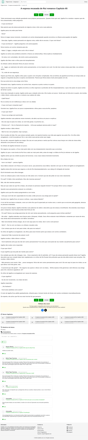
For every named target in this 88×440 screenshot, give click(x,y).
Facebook (70, 427)
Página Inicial (9, 1)
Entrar (85, 1)
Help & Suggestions (42, 432)
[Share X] (45, 310)
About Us (39, 427)
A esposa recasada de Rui (14, 5)
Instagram (70, 432)
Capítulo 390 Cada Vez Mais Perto (27, 347)
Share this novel (45, 303)
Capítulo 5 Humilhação (24, 412)
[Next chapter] (52, 14)
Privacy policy (40, 430)
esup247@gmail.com (46, 433)
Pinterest (70, 430)
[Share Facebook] (42, 310)
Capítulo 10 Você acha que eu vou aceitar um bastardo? (32, 399)
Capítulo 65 (24, 5)
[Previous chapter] (36, 14)
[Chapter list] (41, 14)
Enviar (4, 342)
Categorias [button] (15, 1)
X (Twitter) (70, 428)
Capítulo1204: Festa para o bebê (26, 373)
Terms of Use (40, 428)
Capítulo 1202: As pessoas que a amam (28, 359)
